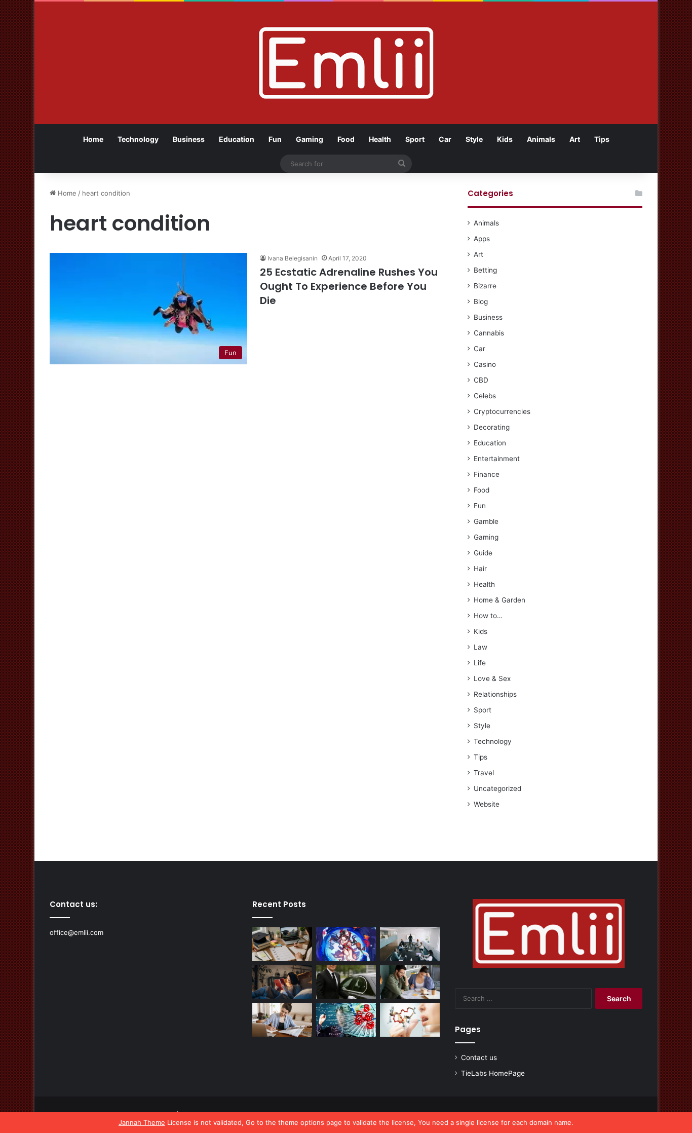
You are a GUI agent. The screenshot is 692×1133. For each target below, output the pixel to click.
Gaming (309, 139)
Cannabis (489, 333)
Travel (484, 773)
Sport (415, 139)
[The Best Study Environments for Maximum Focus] (282, 1020)
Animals (541, 139)
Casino (485, 364)
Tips (601, 139)
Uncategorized (497, 788)
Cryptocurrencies (502, 411)
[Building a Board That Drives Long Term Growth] (410, 944)
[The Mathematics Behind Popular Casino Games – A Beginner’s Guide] (346, 1020)
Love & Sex (492, 678)
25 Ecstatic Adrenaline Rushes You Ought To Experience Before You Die (349, 286)
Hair (480, 568)
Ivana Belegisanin (292, 258)
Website (486, 804)
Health (380, 139)
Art (574, 139)
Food (346, 139)
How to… (488, 616)
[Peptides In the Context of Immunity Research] (410, 1020)
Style (474, 139)
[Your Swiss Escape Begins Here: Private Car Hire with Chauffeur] (346, 982)
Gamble (486, 521)
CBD (481, 380)
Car (445, 139)
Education (236, 139)
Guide (483, 553)
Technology (138, 139)
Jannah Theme (142, 1122)
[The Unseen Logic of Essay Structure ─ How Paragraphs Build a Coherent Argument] (410, 982)
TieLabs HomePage (493, 1073)
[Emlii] (346, 63)
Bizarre (485, 286)
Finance (486, 474)
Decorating (492, 427)
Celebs (485, 396)
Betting (485, 270)
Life (480, 663)
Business (189, 139)
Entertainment (497, 459)
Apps (482, 239)
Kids (505, 139)
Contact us (479, 1057)
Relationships (495, 694)
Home (93, 139)
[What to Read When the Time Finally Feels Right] (282, 982)
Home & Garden (499, 600)
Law (480, 647)
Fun (275, 139)
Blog (481, 301)
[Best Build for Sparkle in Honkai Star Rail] (346, 944)
